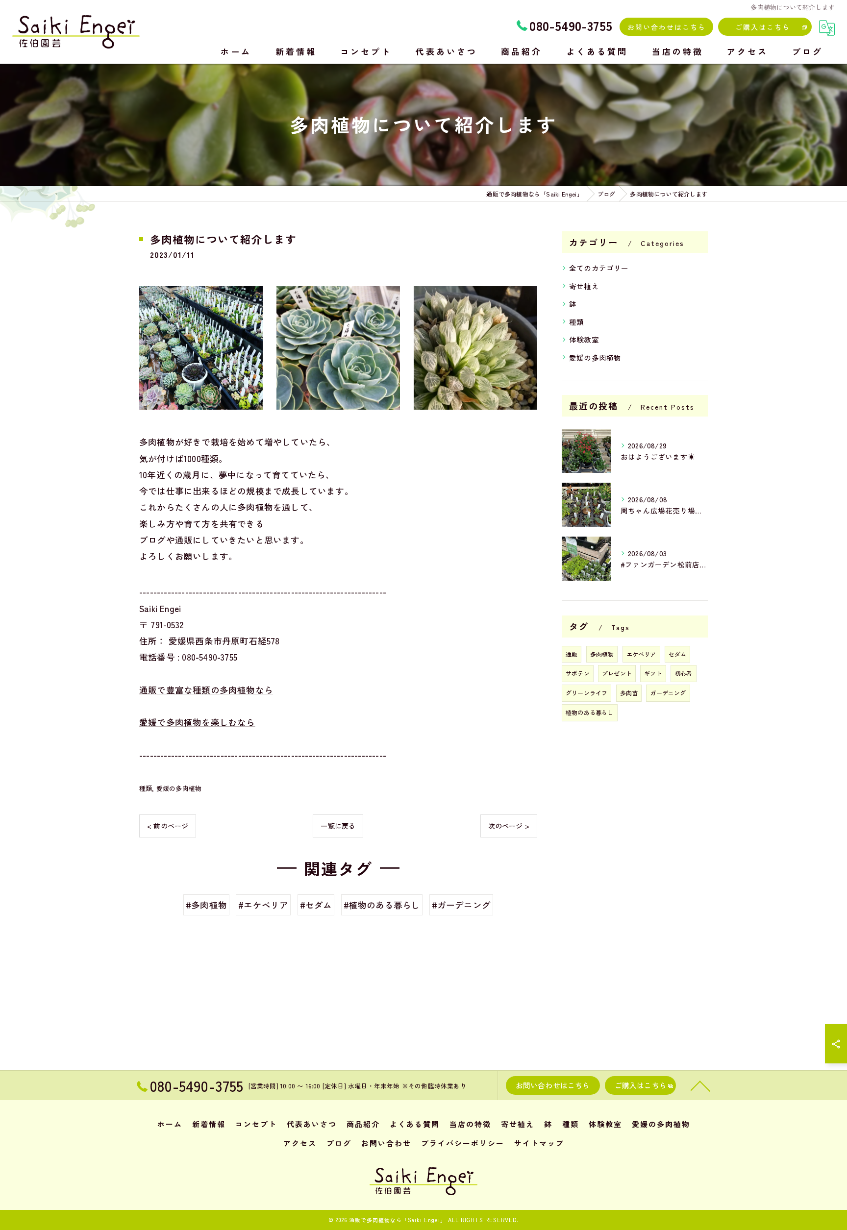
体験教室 (584, 339)
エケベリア (641, 654)
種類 (145, 788)
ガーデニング (668, 693)
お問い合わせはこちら (666, 27)
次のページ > (508, 826)
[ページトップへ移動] (700, 1085)
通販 (571, 654)
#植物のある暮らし (382, 905)
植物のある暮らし (590, 712)
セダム (678, 654)
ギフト (653, 673)
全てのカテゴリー (599, 268)
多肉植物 (602, 654)
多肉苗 (629, 693)
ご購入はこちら (762, 27)
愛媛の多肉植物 (178, 788)
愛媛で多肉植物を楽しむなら (197, 722)
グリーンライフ (586, 693)
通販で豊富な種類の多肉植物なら (206, 690)
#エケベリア (263, 905)
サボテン (578, 673)
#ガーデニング (461, 905)
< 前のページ (167, 826)
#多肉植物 (206, 905)
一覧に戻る (338, 826)
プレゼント (617, 673)
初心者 (683, 673)
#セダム (316, 905)
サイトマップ (539, 1143)
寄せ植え (584, 286)
